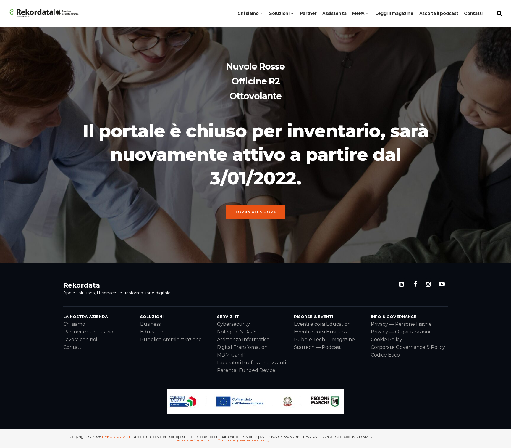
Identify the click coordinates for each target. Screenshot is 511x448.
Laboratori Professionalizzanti (251, 362)
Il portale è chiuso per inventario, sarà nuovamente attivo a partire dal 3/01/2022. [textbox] (255, 154)
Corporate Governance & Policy (408, 347)
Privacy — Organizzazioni (400, 332)
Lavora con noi (80, 339)
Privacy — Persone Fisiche (401, 324)
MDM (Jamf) (231, 355)
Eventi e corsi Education (322, 324)
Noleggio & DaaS (236, 332)
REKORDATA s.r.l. (117, 436)
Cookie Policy (386, 339)
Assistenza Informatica (243, 339)
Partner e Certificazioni (90, 332)
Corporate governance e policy (243, 440)
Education (152, 332)
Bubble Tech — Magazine (324, 339)
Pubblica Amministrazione (171, 339)
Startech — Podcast (317, 347)
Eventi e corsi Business (320, 332)
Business (150, 324)
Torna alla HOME (255, 212)
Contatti (73, 347)
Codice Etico (385, 355)
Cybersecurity (233, 324)
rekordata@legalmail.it (195, 440)
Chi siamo (74, 324)
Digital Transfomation (242, 347)
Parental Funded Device (246, 370)
